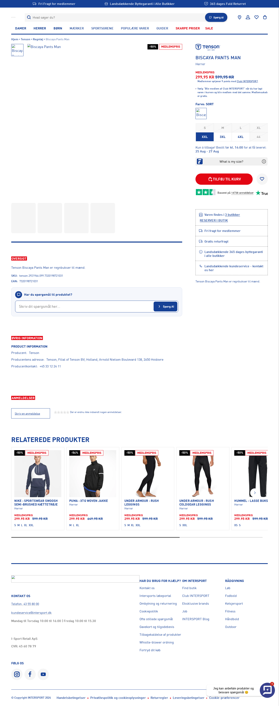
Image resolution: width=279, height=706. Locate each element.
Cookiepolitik (149, 611)
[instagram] (16, 674)
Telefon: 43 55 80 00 (25, 604)
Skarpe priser (188, 28)
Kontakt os (147, 588)
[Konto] (248, 17)
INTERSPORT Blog (195, 619)
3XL (222, 137)
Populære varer (135, 28)
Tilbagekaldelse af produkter (160, 634)
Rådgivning (234, 581)
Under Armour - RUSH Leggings (141, 502)
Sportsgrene (102, 28)
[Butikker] (239, 17)
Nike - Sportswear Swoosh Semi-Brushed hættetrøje (36, 502)
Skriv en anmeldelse (27, 413)
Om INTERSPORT (194, 581)
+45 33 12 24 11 (50, 366)
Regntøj (38, 39)
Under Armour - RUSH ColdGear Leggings (196, 502)
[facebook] (30, 674)
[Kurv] (265, 17)
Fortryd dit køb (150, 650)
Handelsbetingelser (71, 698)
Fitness (230, 611)
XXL (205, 137)
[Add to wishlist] (262, 179)
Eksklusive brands (195, 603)
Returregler (159, 698)
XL (259, 128)
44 (258, 137)
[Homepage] (13, 17)
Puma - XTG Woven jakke (88, 501)
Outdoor (231, 627)
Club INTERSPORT (195, 596)
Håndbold (232, 619)
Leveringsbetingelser (188, 698)
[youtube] (43, 674)
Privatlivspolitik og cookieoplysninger (118, 698)
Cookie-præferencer (224, 698)
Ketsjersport (234, 603)
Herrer (39, 28)
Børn (58, 28)
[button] (254, 492)
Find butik (189, 588)
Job (184, 611)
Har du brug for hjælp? (160, 581)
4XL (240, 137)
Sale (209, 28)
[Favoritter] (256, 17)
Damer (20, 28)
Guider (162, 28)
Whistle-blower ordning (157, 642)
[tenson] (231, 47)
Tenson (25, 39)
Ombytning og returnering (158, 603)
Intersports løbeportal (155, 596)
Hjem (14, 39)
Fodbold (231, 596)
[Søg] (29, 17)
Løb (227, 588)
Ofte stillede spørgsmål (156, 619)
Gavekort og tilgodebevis (157, 627)
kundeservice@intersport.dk (31, 613)
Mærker (77, 28)
